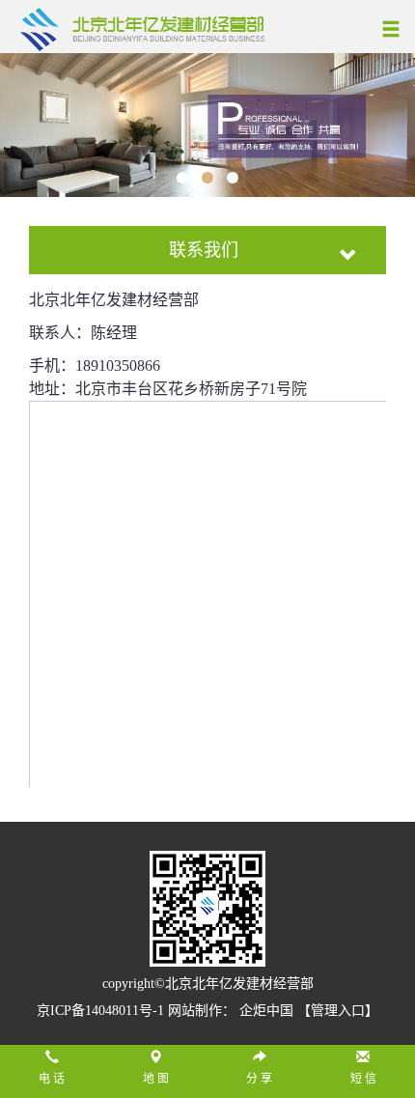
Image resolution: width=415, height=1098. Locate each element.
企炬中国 (266, 1010)
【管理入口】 (337, 1010)
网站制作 (195, 1010)
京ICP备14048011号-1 (102, 1010)
